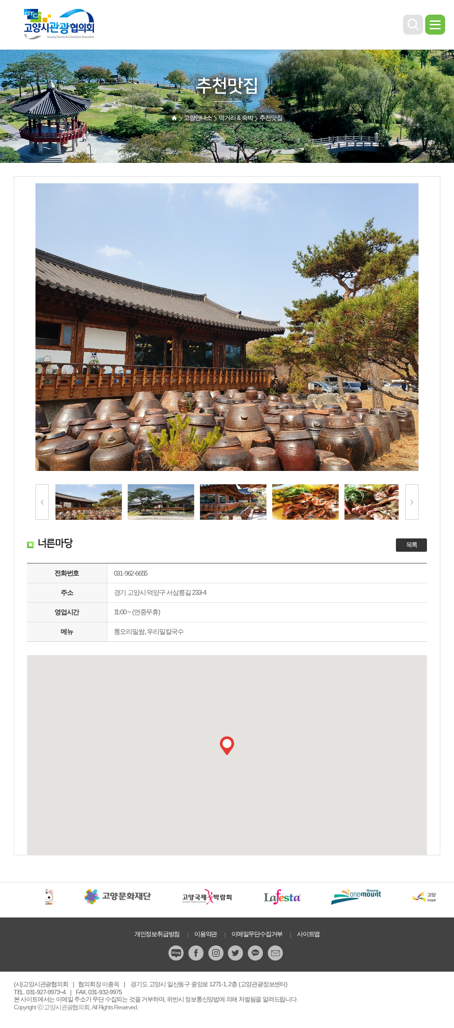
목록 (412, 545)
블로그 (177, 953)
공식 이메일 (276, 953)
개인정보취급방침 (157, 933)
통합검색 (413, 25)
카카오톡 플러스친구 (256, 953)
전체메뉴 (435, 25)
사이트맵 (308, 933)
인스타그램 (217, 953)
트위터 (236, 953)
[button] (227, 746)
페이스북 (197, 953)
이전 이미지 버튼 (42, 502)
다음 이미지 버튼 (412, 502)
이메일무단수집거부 (256, 933)
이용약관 (205, 933)
